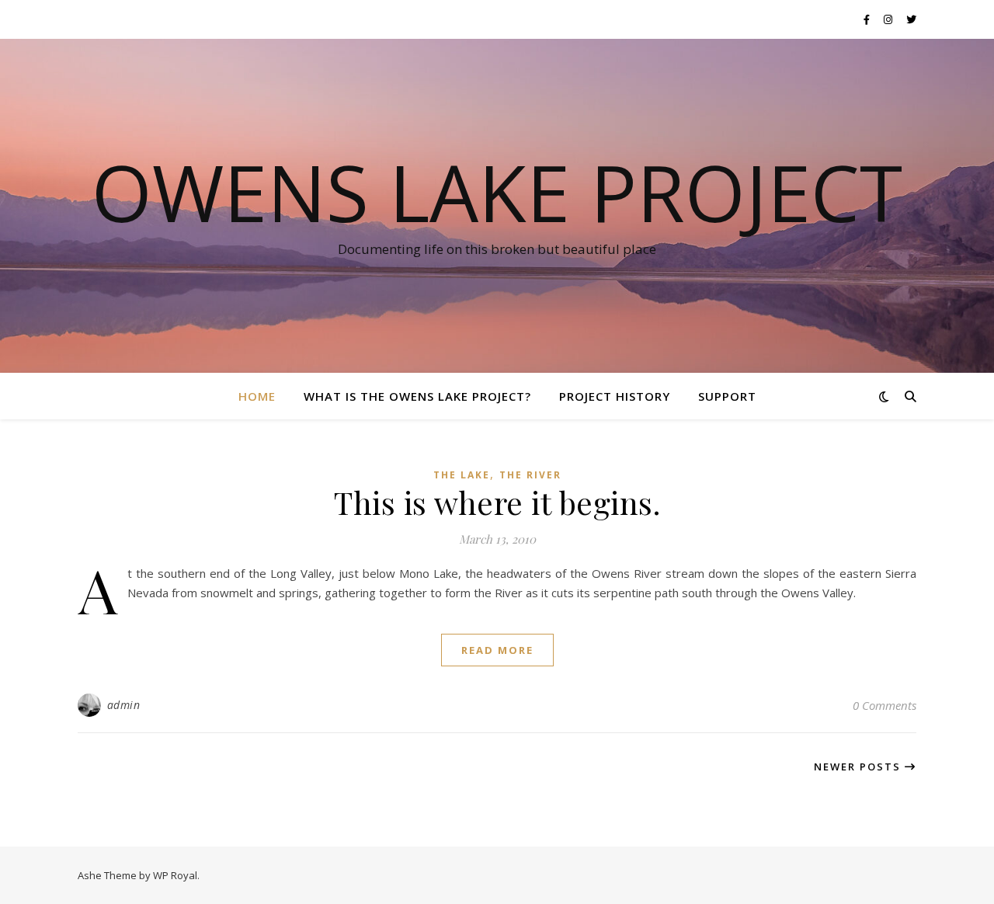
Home (257, 396)
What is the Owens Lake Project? (417, 396)
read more (497, 650)
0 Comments (884, 705)
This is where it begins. (497, 502)
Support (727, 396)
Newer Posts (859, 767)
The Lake (461, 475)
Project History (614, 396)
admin (124, 704)
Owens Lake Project (497, 192)
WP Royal (175, 875)
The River (530, 475)
